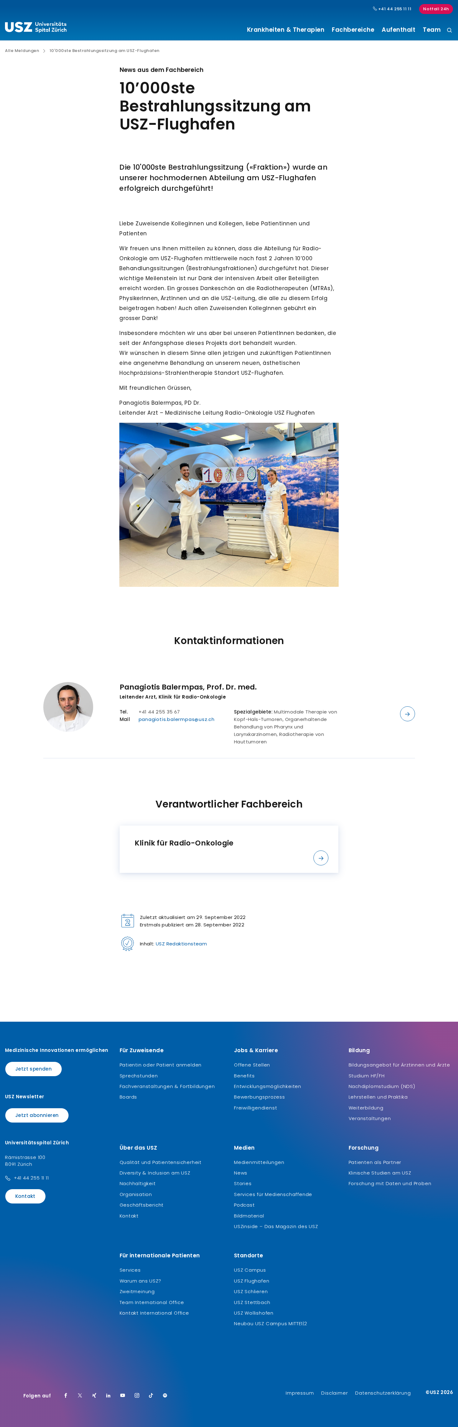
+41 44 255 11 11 (394, 9)
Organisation (136, 1194)
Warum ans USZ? (140, 1281)
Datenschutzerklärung (383, 1393)
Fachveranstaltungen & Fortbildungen (167, 1086)
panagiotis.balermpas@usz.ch (177, 719)
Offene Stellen (252, 1065)
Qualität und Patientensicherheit (161, 1162)
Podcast (244, 1205)
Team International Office (152, 1302)
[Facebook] (65, 1395)
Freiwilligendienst (255, 1107)
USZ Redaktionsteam (181, 943)
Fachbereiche (353, 29)
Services (130, 1270)
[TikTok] (151, 1395)
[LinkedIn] (108, 1395)
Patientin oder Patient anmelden (161, 1065)
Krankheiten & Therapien (286, 29)
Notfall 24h (436, 9)
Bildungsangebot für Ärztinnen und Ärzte (399, 1065)
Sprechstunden (139, 1075)
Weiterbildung (366, 1107)
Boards (128, 1097)
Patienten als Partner (375, 1162)
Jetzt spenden (33, 1069)
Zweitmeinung (137, 1291)
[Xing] (94, 1395)
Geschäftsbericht (142, 1205)
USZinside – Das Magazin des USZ (276, 1226)
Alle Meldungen (22, 51)
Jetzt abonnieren (37, 1115)
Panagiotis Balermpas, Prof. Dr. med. (188, 687)
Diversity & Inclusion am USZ (155, 1173)
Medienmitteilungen (259, 1162)
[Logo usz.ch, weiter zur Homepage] (35, 28)
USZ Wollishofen (254, 1313)
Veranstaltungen (370, 1118)
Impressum (300, 1393)
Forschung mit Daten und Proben (390, 1183)
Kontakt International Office (154, 1313)
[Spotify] (165, 1395)
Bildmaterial (249, 1216)
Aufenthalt (398, 29)
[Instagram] (137, 1395)
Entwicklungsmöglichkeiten (267, 1086)
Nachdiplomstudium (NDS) (382, 1086)
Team (432, 29)
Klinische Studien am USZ (380, 1173)
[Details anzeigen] (407, 713)
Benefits (244, 1075)
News (240, 1173)
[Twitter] (80, 1395)
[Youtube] (122, 1395)
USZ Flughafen (251, 1281)
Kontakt (25, 1196)
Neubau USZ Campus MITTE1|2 (270, 1323)
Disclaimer (334, 1393)
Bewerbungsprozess (259, 1097)
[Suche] (449, 30)
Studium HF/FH (367, 1075)
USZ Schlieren (251, 1291)
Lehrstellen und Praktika (378, 1097)
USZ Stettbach (252, 1302)
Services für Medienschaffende (273, 1194)
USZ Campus (250, 1270)
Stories (243, 1183)
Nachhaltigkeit (138, 1183)
